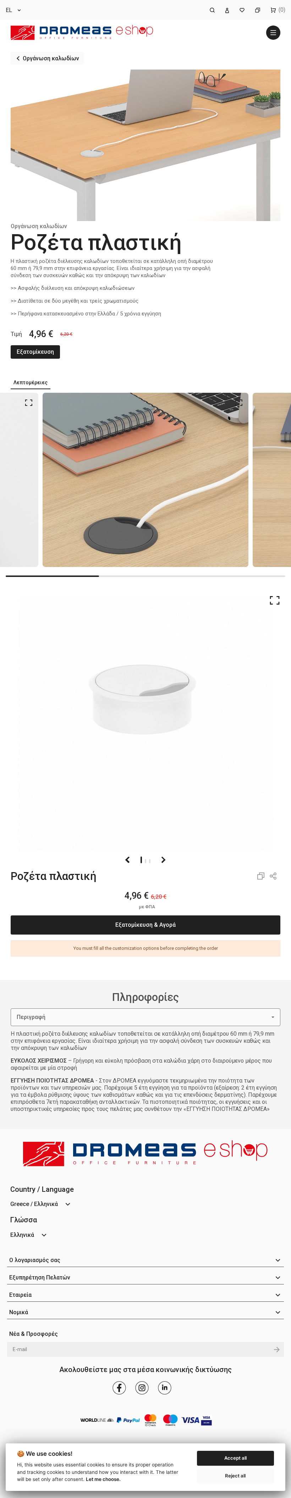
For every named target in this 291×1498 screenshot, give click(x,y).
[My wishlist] (242, 9)
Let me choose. (103, 1479)
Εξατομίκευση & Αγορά (145, 924)
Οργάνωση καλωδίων (51, 58)
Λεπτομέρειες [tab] (30, 382)
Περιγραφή (31, 1017)
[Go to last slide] (127, 859)
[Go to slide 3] (150, 860)
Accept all (235, 1458)
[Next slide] (163, 859)
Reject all (235, 1475)
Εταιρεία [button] (20, 1295)
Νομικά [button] (18, 1312)
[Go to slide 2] (145, 860)
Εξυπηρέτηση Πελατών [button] (39, 1277)
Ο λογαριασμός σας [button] (34, 1260)
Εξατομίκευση (35, 351)
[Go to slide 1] (141, 860)
